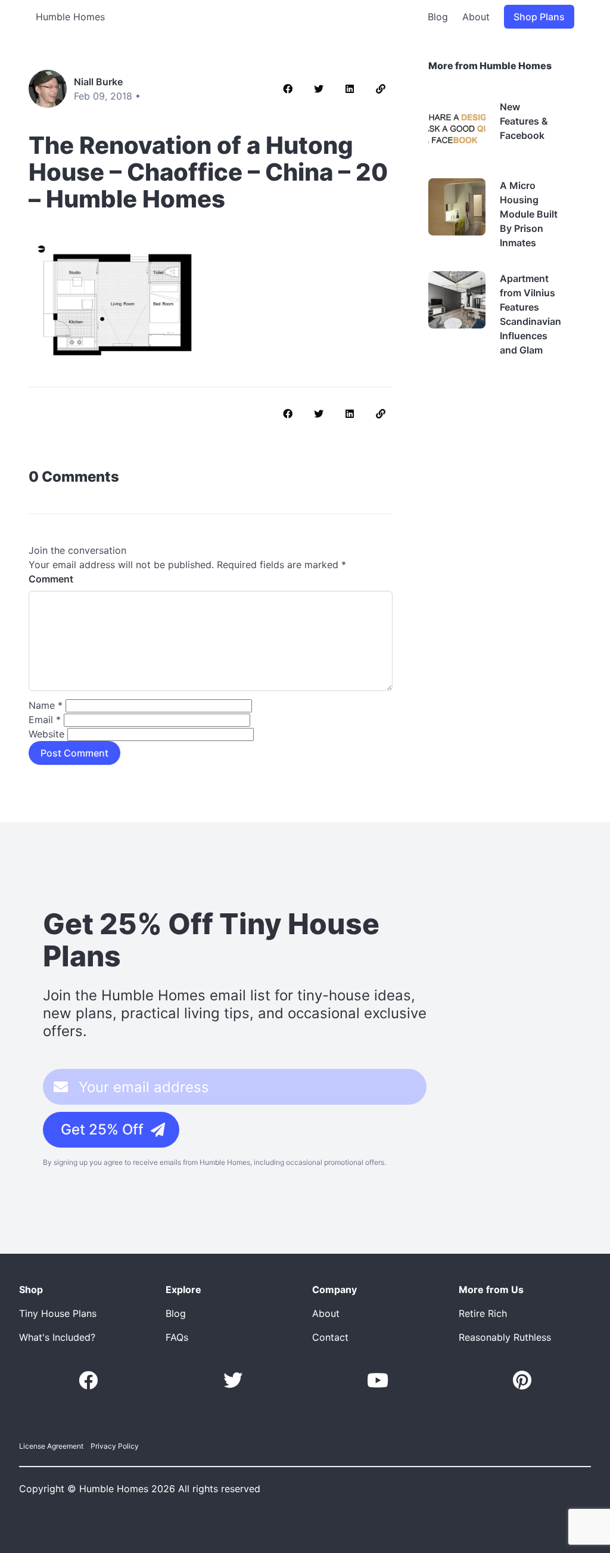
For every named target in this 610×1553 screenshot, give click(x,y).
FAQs (177, 1337)
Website (46, 734)
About (476, 17)
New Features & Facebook (524, 121)
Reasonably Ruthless (505, 1337)
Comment (51, 579)
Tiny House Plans (58, 1313)
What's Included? (57, 1337)
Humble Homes (70, 17)
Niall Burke (98, 82)
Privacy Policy (115, 1446)
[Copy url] (381, 89)
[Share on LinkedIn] (350, 89)
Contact (330, 1337)
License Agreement (51, 1446)
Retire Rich (483, 1313)
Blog (438, 17)
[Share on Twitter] (319, 89)
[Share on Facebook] (288, 89)
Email (45, 720)
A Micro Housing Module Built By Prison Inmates (529, 214)
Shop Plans (539, 17)
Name (46, 705)
